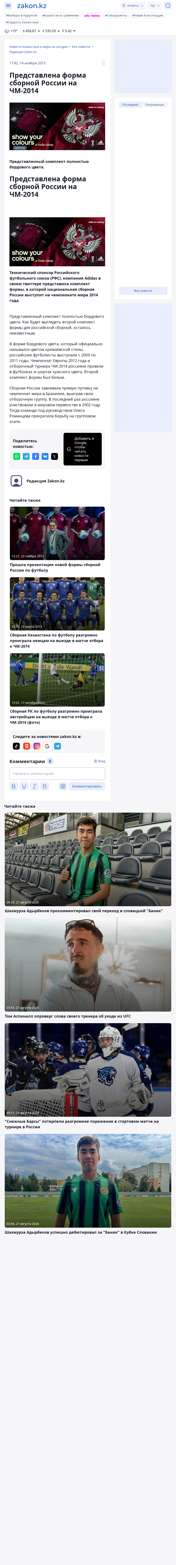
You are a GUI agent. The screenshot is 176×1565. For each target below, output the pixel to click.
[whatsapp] (17, 456)
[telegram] (26, 456)
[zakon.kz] (32, 5)
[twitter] (54, 456)
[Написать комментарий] (57, 773)
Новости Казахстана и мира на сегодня (38, 47)
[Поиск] (168, 5)
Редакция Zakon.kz (23, 52)
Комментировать (87, 786)
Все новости (81, 47)
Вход (101, 761)
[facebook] (35, 456)
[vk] (45, 456)
